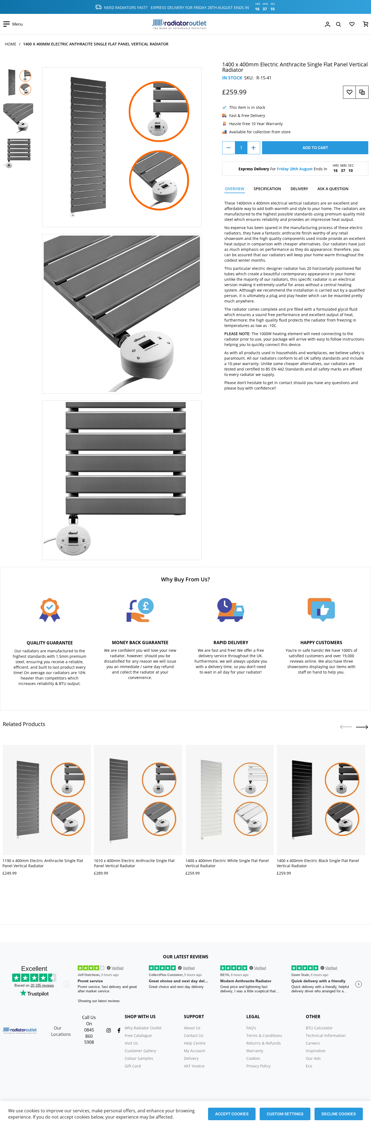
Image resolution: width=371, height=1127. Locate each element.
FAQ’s (251, 1027)
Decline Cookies (339, 1113)
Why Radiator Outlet (143, 1027)
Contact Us (193, 1035)
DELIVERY (299, 188)
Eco (309, 1066)
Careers (313, 1043)
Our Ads (313, 1058)
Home (10, 44)
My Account (194, 1050)
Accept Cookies (232, 1113)
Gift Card (133, 1066)
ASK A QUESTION (332, 188)
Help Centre (195, 1043)
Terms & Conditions (264, 1035)
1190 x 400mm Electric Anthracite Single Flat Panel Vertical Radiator (42, 863)
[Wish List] (352, 25)
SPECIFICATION (267, 188)
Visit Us (131, 1043)
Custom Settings (285, 1113)
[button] (362, 727)
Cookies (253, 1058)
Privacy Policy (258, 1066)
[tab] (234, 189)
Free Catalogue (138, 1035)
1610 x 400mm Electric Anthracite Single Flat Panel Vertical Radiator (134, 863)
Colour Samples (139, 1058)
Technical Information (326, 1035)
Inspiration (316, 1050)
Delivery (191, 1058)
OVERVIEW (234, 188)
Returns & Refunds (263, 1043)
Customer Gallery (140, 1050)
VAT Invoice (194, 1066)
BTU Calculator (319, 1027)
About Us (192, 1027)
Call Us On (89, 1020)
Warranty (254, 1050)
